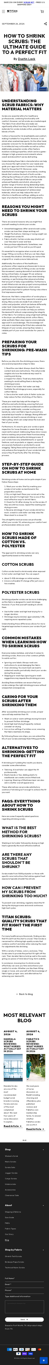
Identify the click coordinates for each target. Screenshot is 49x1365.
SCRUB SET (29, 2)
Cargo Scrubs (11, 1178)
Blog (7, 1240)
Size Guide (9, 1217)
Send (23, 1319)
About (8, 1205)
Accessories (10, 1190)
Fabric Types (10, 1229)
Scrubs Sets (10, 1167)
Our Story (9, 1234)
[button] (3, 11)
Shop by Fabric (13, 1249)
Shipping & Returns (13, 1212)
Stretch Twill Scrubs (13, 1256)
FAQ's (7, 1223)
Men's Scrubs (10, 1162)
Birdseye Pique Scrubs (14, 1262)
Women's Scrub (11, 1156)
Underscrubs (10, 1184)
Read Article (11, 1126)
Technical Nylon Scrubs (15, 1267)
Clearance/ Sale (12, 1195)
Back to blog (26, 994)
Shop (8, 1149)
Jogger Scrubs (11, 1173)
